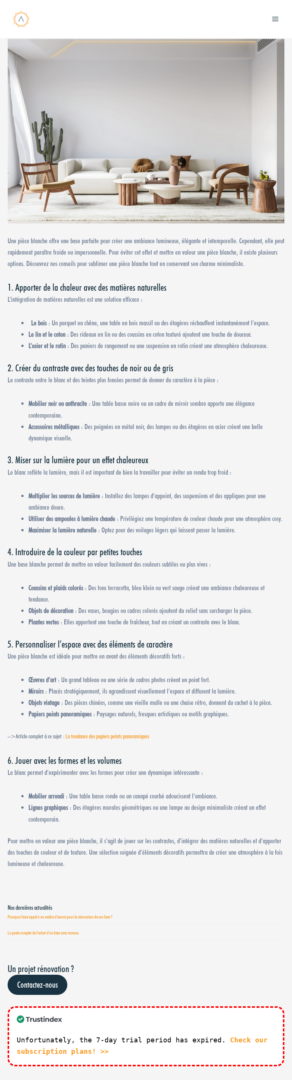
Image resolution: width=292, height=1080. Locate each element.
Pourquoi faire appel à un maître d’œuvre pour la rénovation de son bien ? (60, 917)
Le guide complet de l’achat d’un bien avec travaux (43, 933)
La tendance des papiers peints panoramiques (107, 736)
